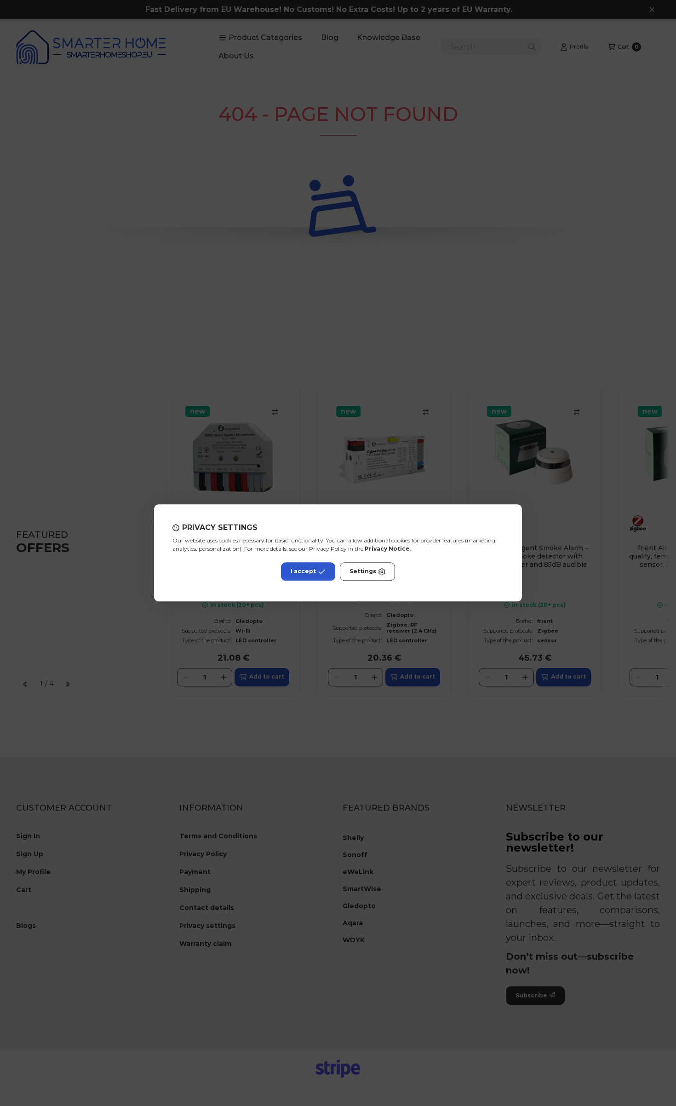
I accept (303, 571)
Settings (362, 571)
